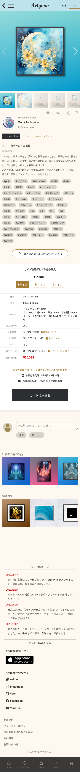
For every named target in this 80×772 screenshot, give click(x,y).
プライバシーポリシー (16, 725)
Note (13, 693)
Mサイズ (40, 284)
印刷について (50, 331)
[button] (75, 51)
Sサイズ (22, 284)
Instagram (16, 686)
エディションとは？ (60, 350)
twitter (14, 679)
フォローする (11, 136)
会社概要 (8, 738)
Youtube (15, 708)
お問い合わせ (11, 744)
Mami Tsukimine (28, 122)
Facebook (16, 701)
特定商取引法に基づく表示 (18, 732)
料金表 (28, 584)
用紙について (55, 338)
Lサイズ (57, 284)
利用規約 (8, 719)
